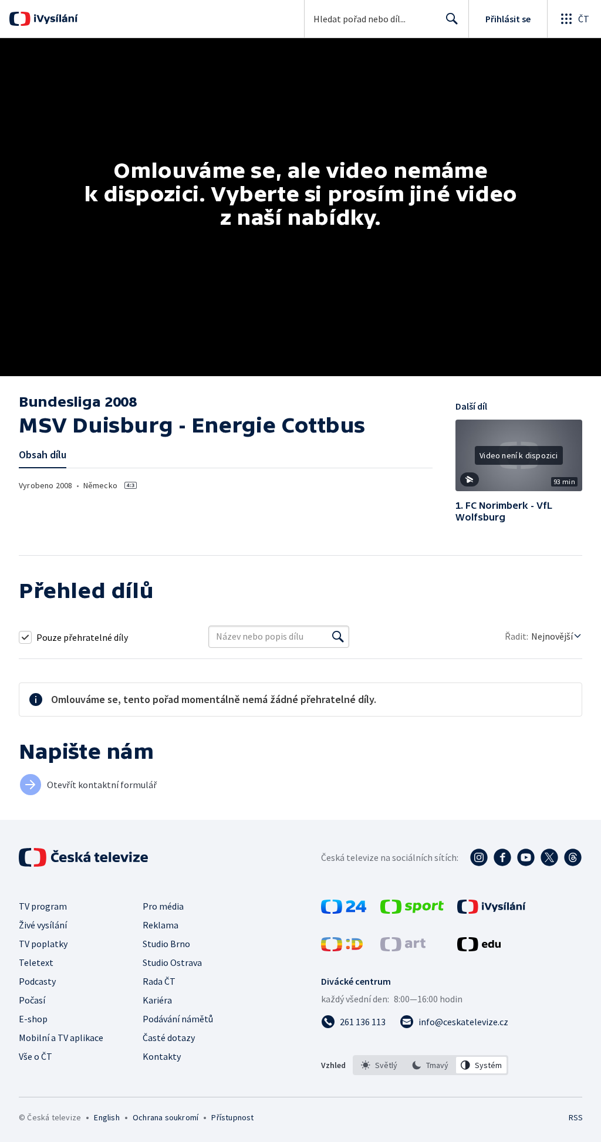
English (106, 1117)
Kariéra (157, 1000)
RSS (575, 1117)
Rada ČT (159, 981)
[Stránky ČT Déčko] (342, 948)
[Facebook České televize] (502, 857)
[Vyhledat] (338, 637)
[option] (379, 1065)
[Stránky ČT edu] (479, 948)
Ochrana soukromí (165, 1117)
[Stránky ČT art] (403, 948)
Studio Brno (166, 944)
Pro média (163, 906)
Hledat (451, 18)
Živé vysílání (43, 925)
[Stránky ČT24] (343, 910)
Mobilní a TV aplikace (61, 1037)
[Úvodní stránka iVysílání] (54, 19)
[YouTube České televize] (525, 857)
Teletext (36, 962)
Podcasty (37, 981)
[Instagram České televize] (479, 857)
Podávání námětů (178, 1019)
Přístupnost (232, 1117)
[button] (518, 459)
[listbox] (430, 1065)
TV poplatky (43, 944)
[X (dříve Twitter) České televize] (549, 857)
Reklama (160, 925)
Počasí (32, 1000)
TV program (43, 906)
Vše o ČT (35, 1056)
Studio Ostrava (172, 962)
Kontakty (162, 1056)
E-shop (33, 1019)
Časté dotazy (169, 1037)
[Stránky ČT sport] (412, 910)
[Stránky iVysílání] (491, 910)
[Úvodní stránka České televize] (84, 857)
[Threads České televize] (572, 857)
